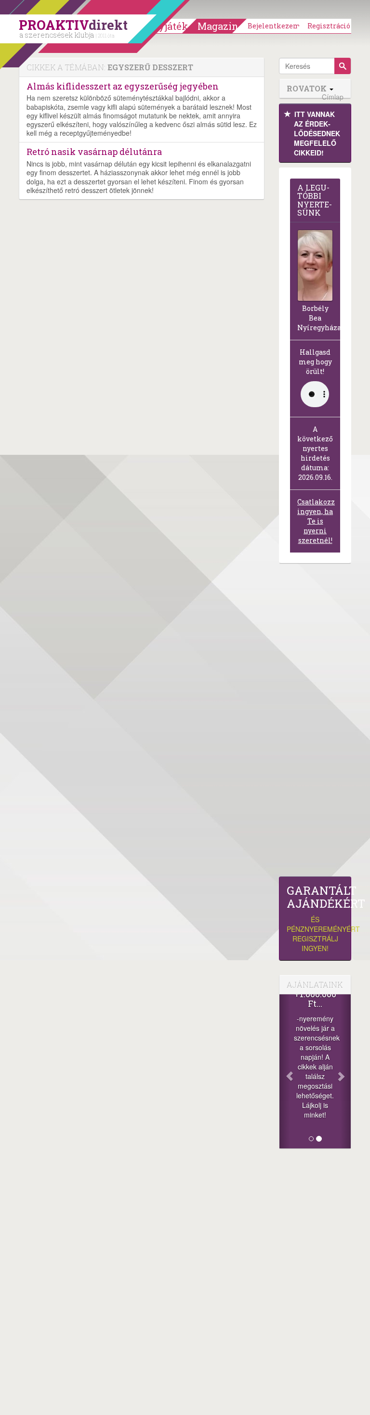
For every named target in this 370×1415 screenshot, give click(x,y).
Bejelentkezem (274, 25)
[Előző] (284, 1071)
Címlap (333, 97)
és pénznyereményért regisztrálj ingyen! (315, 918)
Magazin (218, 26)
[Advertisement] (315, 722)
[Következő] (345, 1071)
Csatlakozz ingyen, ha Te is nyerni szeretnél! (316, 521)
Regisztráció (328, 25)
